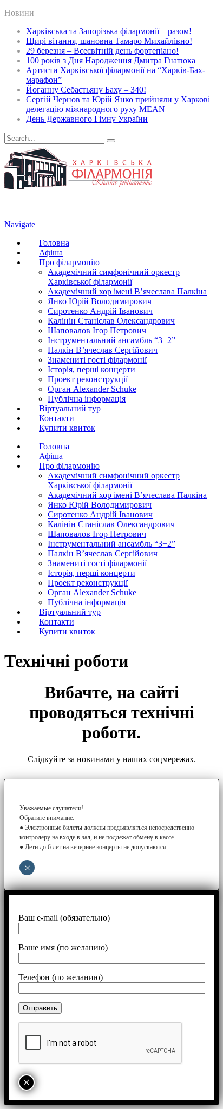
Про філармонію (69, 262)
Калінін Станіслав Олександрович (111, 320)
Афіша (51, 252)
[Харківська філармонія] (78, 186)
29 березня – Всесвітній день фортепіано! (102, 50)
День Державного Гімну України (87, 118)
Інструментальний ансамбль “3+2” (111, 340)
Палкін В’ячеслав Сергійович (103, 350)
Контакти (56, 418)
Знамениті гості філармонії (97, 359)
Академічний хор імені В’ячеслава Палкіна (127, 291)
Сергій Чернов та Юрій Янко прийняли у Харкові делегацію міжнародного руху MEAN (118, 104)
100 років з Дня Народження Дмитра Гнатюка (110, 60)
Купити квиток (67, 427)
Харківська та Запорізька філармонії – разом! (109, 31)
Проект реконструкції (88, 379)
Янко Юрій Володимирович (100, 301)
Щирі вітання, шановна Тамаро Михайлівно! (109, 40)
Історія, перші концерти (91, 369)
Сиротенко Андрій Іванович (100, 311)
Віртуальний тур (70, 408)
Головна (54, 242)
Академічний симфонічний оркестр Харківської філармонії (114, 276)
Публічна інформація (87, 398)
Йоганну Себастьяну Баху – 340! (86, 89)
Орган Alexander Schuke (92, 388)
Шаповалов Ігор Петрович (97, 330)
